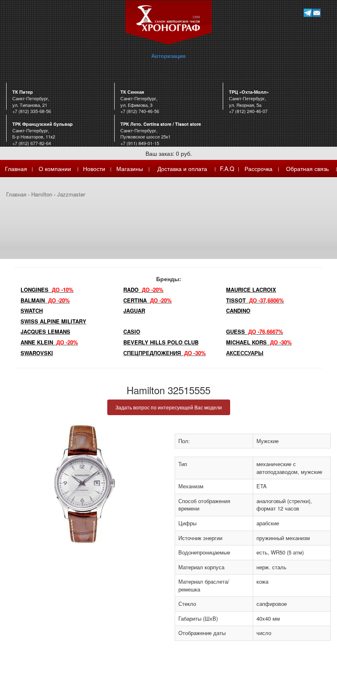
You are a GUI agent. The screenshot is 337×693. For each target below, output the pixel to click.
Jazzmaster (71, 194)
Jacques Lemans (45, 331)
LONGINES (47, 289)
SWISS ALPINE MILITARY (53, 321)
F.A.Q (227, 168)
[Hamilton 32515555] (84, 483)
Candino (238, 310)
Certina (147, 300)
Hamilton (41, 194)
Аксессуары (244, 353)
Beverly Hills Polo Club (161, 342)
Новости (94, 168)
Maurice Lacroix (251, 289)
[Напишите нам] (316, 12)
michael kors (259, 342)
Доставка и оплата (182, 168)
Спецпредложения (164, 353)
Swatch (32, 310)
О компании (55, 168)
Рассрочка (258, 168)
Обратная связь (307, 168)
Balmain (45, 300)
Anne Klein (49, 342)
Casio (131, 331)
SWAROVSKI (37, 353)
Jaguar (134, 310)
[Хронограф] (168, 21)
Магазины (129, 168)
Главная (16, 168)
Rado (143, 289)
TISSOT (255, 300)
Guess (254, 331)
